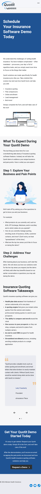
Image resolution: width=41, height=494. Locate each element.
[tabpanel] (20, 380)
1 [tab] (19, 418)
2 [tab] (21, 418)
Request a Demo (20, 467)
